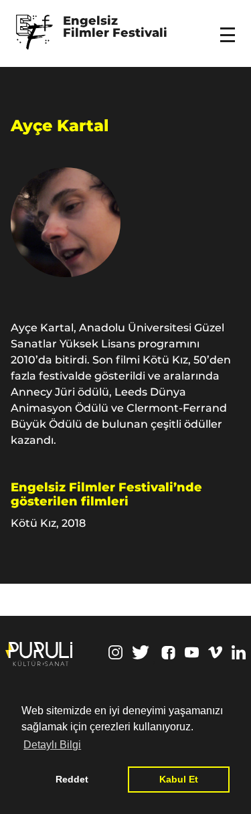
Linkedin (239, 652)
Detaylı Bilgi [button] (52, 744)
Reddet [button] (72, 779)
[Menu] (230, 26)
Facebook (168, 652)
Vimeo (215, 652)
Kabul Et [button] (178, 779)
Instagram (115, 652)
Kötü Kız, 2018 (48, 523)
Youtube (192, 652)
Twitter (140, 652)
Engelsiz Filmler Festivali (115, 27)
